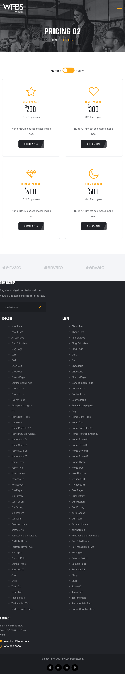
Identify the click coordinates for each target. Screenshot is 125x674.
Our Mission (17, 501)
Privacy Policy (19, 558)
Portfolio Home (19, 541)
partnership (17, 530)
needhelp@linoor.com (16, 641)
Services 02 (17, 569)
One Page (16, 490)
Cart (13, 354)
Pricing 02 (16, 552)
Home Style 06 (19, 450)
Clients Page (18, 377)
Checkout (16, 366)
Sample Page (18, 563)
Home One (17, 422)
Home (54, 40)
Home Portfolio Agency (23, 433)
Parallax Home (19, 524)
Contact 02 (17, 388)
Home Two (17, 467)
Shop (14, 575)
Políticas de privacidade (24, 535)
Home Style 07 (19, 456)
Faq (13, 411)
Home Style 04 (19, 439)
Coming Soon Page (21, 382)
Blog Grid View (19, 343)
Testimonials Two (20, 603)
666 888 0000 (12, 646)
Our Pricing (17, 507)
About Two (17, 332)
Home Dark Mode (20, 416)
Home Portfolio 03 (21, 428)
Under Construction (21, 609)
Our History (17, 496)
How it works (18, 473)
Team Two (16, 592)
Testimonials (18, 597)
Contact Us (17, 394)
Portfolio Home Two (22, 546)
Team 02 (16, 586)
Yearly (80, 70)
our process (17, 513)
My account (17, 479)
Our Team (16, 518)
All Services (17, 337)
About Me (16, 326)
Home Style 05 (19, 445)
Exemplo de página (21, 405)
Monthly (56, 70)
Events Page (18, 399)
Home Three (18, 462)
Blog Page (16, 349)
